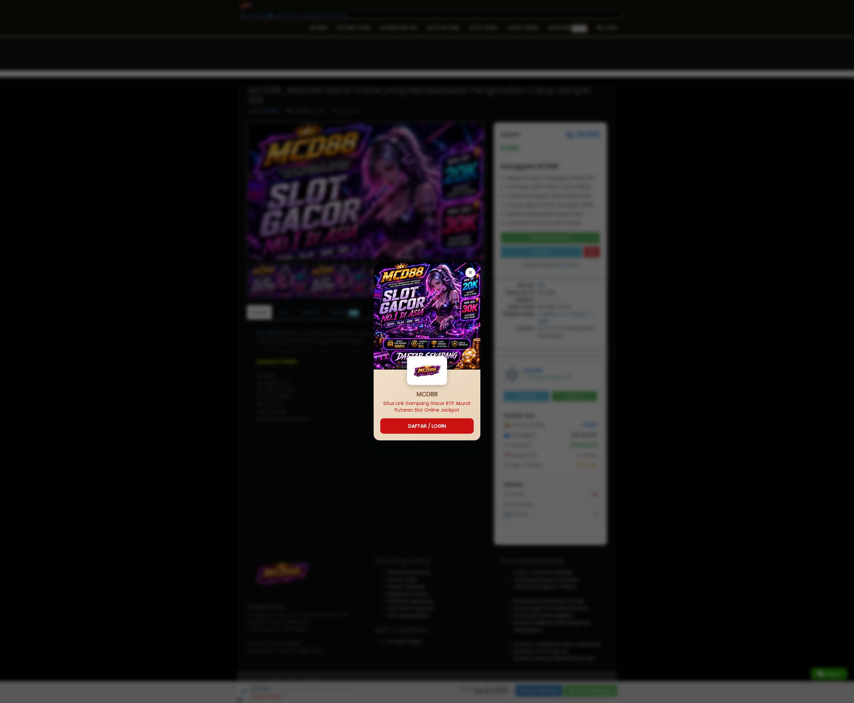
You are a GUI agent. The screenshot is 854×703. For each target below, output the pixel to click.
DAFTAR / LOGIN (427, 425)
